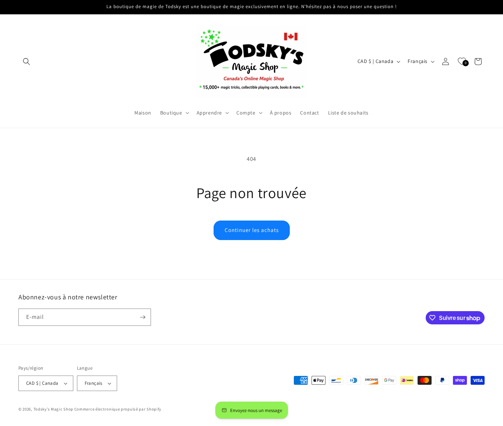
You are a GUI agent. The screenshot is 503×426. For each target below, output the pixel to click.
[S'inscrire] (142, 317)
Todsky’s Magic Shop (53, 409)
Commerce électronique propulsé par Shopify (117, 409)
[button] (26, 61)
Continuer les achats (252, 229)
